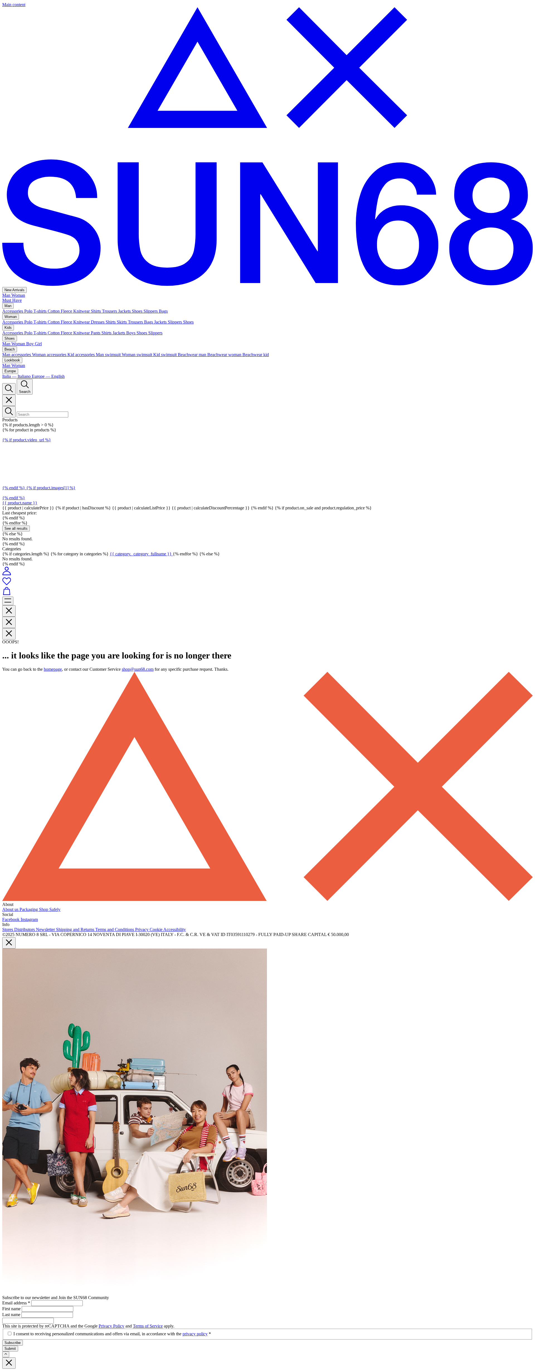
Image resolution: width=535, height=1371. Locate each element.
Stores (8, 929)
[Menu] (7, 601)
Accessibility (174, 929)
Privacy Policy (111, 1326)
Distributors (25, 929)
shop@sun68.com (138, 669)
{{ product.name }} (19, 502)
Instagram (29, 919)
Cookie (156, 929)
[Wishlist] (267, 582)
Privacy (142, 929)
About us (11, 909)
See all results (16, 528)
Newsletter (46, 929)
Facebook (11, 919)
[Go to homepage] (267, 284)
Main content (13, 4)
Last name (11, 1314)
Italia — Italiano (17, 376)
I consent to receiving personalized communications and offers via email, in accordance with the (112, 1333)
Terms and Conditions (115, 929)
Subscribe (12, 1343)
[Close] (9, 400)
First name (12, 1308)
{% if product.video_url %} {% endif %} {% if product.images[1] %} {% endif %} (39, 468)
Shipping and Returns (75, 929)
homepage (53, 669)
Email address (16, 1302)
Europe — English (48, 376)
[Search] (9, 389)
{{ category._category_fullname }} (141, 553)
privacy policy (195, 1333)
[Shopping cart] (267, 592)
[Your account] (6, 574)
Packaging (29, 909)
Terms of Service (148, 1326)
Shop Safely (49, 909)
